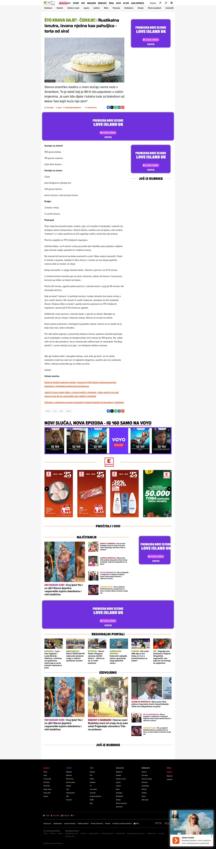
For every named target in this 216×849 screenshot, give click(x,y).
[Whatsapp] (115, 107)
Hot (83, 3)
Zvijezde (92, 772)
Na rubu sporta (70, 782)
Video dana (145, 800)
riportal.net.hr (120, 833)
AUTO (118, 3)
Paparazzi (92, 782)
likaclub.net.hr (70, 836)
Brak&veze (48, 8)
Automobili (170, 8)
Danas (46, 768)
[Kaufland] (108, 462)
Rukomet (69, 775)
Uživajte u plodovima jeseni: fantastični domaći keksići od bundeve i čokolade (84, 402)
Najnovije (169, 776)
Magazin (91, 3)
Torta (54, 411)
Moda (106, 8)
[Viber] (119, 107)
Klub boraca (69, 779)
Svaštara (144, 793)
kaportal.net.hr (94, 833)
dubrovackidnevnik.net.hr (136, 833)
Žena (111, 3)
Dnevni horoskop (147, 779)
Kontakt (107, 823)
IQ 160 (126, 3)
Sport (76, 3)
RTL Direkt (47, 786)
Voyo (91, 803)
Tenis (67, 789)
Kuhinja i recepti (73, 8)
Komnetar (144, 782)
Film (91, 775)
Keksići (47, 411)
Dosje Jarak (47, 793)
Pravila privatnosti (97, 823)
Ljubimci (97, 8)
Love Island (93, 789)
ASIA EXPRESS (137, 3)
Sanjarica (169, 779)
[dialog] (191, 828)
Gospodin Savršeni (95, 796)
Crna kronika (47, 779)
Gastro (68, 411)
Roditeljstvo (129, 8)
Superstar (93, 793)
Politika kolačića (83, 823)
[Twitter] (112, 107)
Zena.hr (53, 833)
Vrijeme (46, 796)
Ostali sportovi (70, 793)
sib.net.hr (84, 833)
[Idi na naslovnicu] (50, 5)
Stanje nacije (47, 789)
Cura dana (145, 775)
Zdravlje (141, 8)
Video (169, 772)
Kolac (61, 411)
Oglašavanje (57, 823)
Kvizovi (144, 796)
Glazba (92, 779)
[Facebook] (108, 107)
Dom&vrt (60, 8)
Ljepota (86, 8)
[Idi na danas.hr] (65, 3)
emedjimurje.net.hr (71, 833)
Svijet (45, 775)
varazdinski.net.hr (107, 833)
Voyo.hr (60, 833)
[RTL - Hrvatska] (159, 823)
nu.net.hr (161, 833)
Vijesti (45, 772)
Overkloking (145, 786)
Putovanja (116, 8)
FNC (67, 796)
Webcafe (102, 3)
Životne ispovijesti (154, 8)
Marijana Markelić (73, 108)
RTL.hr (46, 833)
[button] (47, 430)
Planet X (144, 789)
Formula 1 (69, 800)
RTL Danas (47, 782)
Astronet (144, 772)
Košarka (68, 786)
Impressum (47, 823)
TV (90, 786)
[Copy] (122, 107)
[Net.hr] (168, 823)
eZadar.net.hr (151, 833)
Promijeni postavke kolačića (122, 823)
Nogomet (69, 772)
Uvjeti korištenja (69, 823)
